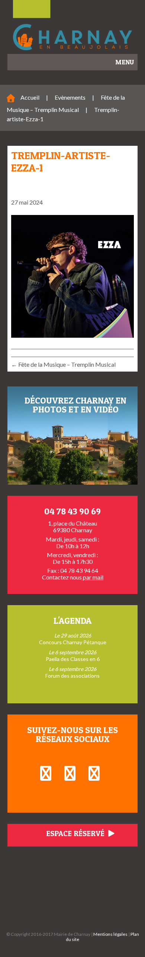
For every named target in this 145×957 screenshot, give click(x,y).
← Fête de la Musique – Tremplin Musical (63, 364)
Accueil (29, 97)
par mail (92, 577)
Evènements (70, 97)
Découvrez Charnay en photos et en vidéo (75, 405)
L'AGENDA (72, 620)
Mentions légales (110, 934)
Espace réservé (76, 833)
